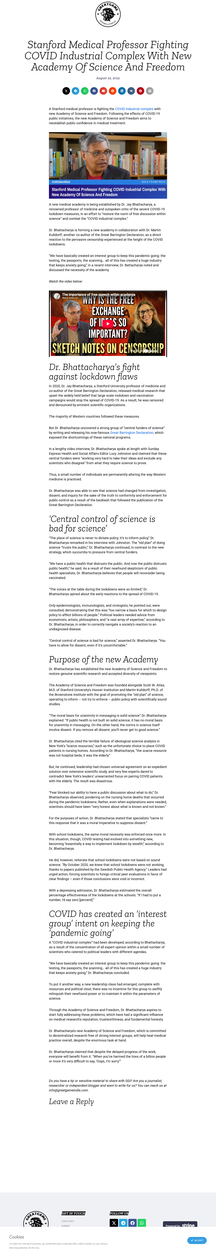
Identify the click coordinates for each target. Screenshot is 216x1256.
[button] (66, 91)
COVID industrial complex (134, 109)
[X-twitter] (114, 1223)
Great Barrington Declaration (131, 433)
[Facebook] (132, 1223)
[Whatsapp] (142, 1223)
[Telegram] (123, 1223)
